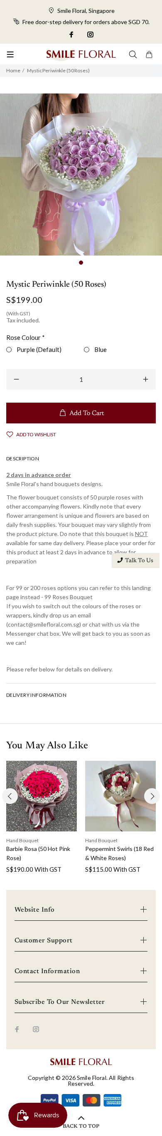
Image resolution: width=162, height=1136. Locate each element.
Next (152, 796)
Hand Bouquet (22, 840)
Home (13, 70)
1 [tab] (81, 263)
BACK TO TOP (81, 1126)
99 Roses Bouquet (68, 596)
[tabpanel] (81, 174)
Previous (10, 796)
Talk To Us (139, 561)
